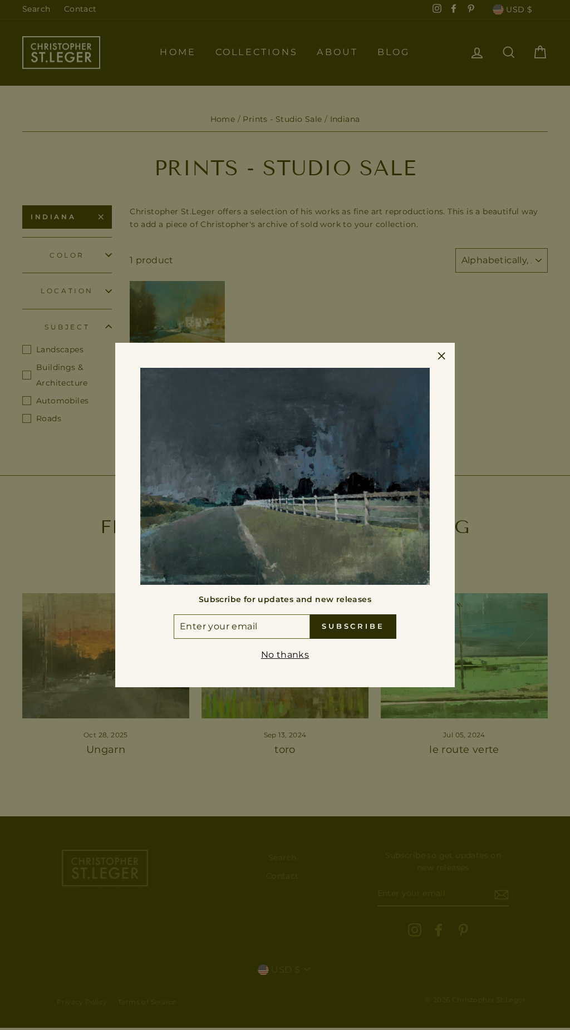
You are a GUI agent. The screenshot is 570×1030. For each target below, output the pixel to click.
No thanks (285, 654)
